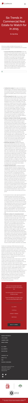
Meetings (14, 317)
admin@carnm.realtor (5, 369)
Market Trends (14, 313)
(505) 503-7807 (4, 370)
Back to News (14, 324)
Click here (3, 280)
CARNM (7, 3)
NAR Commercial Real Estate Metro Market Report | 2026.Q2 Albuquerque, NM (14, 287)
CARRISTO (22, 400)
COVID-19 (14, 310)
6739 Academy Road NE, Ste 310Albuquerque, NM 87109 (7, 367)
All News (14, 306)
